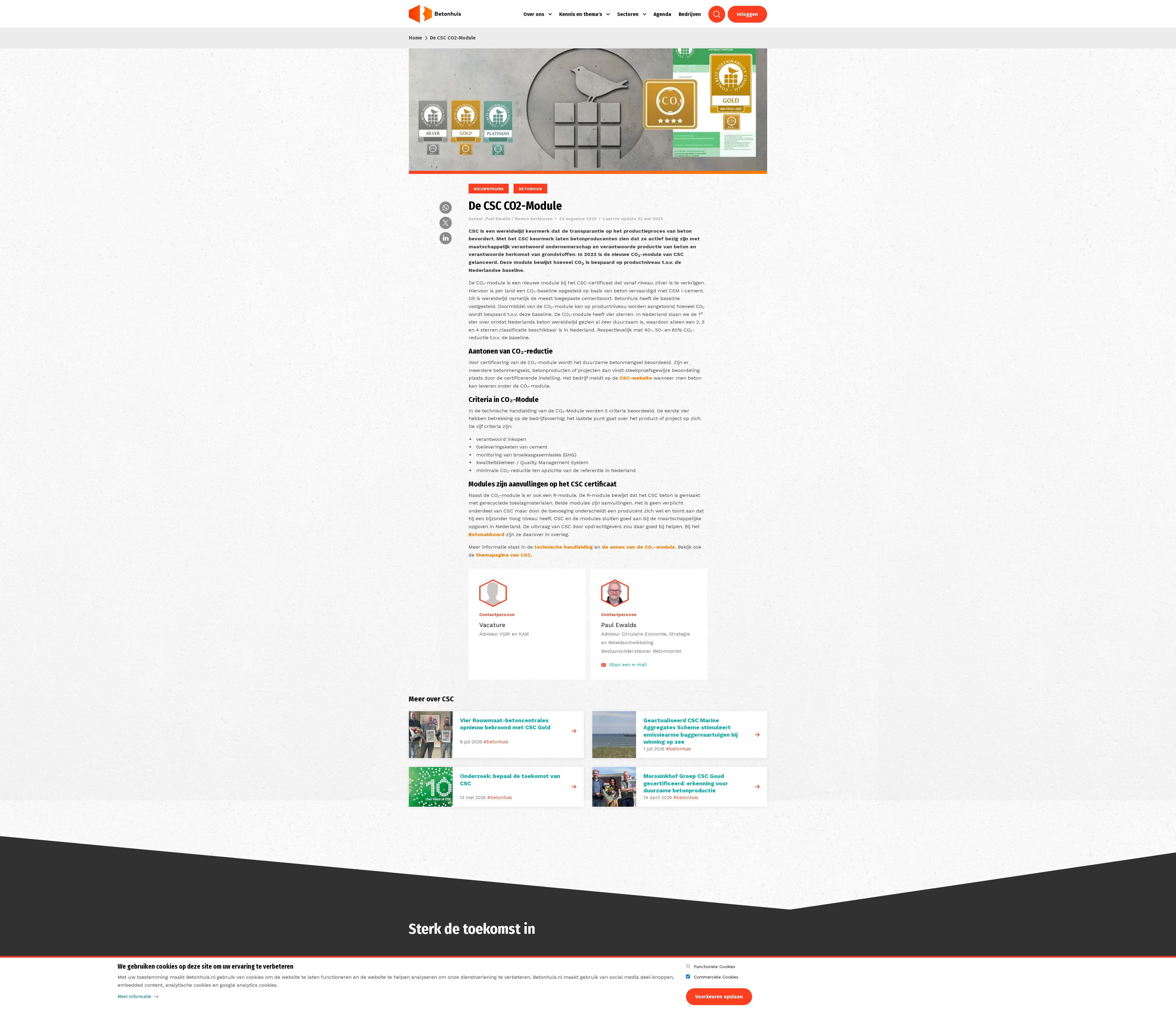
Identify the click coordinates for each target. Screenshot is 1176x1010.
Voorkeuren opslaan (719, 997)
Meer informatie (134, 996)
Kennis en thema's (580, 14)
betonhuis (530, 189)
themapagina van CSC (503, 555)
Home (415, 38)
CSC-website (636, 378)
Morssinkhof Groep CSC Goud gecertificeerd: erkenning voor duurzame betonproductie (685, 783)
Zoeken (716, 14)
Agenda (662, 14)
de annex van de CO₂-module (638, 547)
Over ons (533, 14)
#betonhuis (496, 742)
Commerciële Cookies (716, 976)
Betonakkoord (486, 534)
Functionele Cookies (714, 966)
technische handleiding (564, 547)
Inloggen (747, 14)
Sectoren (628, 14)
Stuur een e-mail (628, 664)
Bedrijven (690, 14)
